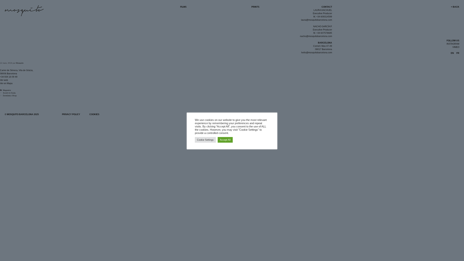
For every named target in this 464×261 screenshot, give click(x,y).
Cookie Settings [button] (205, 139)
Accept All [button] (225, 139)
